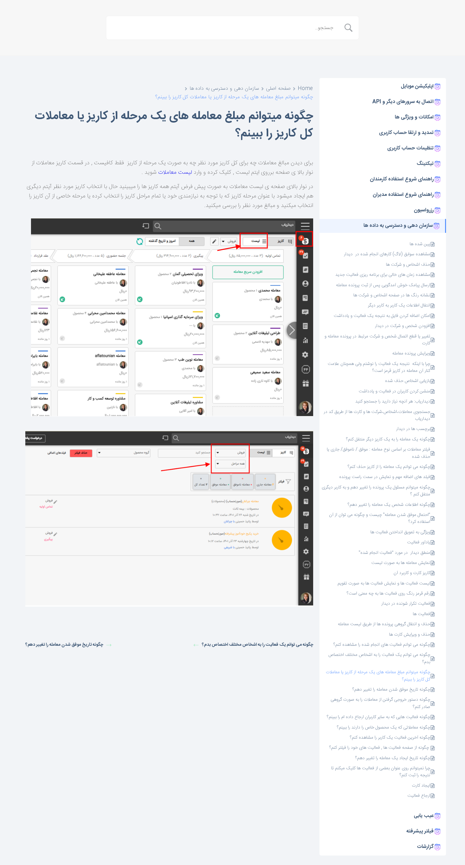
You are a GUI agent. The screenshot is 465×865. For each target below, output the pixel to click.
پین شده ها (420, 244)
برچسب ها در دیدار (413, 429)
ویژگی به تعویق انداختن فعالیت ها (400, 532)
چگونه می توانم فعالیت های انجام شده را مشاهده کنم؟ (381, 644)
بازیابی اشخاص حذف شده (407, 381)
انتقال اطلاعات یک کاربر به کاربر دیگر (399, 305)
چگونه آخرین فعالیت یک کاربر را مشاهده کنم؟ (390, 737)
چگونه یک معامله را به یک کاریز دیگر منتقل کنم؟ (388, 439)
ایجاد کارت (421, 785)
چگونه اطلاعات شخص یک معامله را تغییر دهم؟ (389, 504)
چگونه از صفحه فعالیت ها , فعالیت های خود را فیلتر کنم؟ (379, 747)
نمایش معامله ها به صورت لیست (400, 563)
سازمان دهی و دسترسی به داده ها (224, 88)
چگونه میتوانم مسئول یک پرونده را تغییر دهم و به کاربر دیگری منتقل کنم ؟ (376, 491)
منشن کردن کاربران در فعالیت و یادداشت (394, 391)
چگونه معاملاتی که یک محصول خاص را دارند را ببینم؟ (383, 727)
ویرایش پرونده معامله (411, 353)
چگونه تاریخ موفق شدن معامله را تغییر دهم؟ (391, 689)
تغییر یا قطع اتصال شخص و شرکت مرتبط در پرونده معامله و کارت (377, 340)
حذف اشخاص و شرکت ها (408, 264)
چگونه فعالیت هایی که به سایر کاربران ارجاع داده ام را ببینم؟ (378, 717)
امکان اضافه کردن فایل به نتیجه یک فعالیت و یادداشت (382, 315)
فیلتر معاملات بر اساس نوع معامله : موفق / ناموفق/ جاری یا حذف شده (378, 453)
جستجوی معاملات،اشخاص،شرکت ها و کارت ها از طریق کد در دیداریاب (377, 415)
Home (305, 88)
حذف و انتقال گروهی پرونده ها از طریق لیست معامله (384, 624)
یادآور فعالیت (418, 542)
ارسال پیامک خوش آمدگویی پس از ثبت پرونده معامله (383, 285)
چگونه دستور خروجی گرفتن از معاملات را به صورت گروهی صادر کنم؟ (380, 703)
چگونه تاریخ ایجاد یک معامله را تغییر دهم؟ (392, 758)
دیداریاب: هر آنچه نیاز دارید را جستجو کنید (392, 401)
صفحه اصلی (278, 88)
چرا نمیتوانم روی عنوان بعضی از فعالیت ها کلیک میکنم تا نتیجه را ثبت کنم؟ (380, 772)
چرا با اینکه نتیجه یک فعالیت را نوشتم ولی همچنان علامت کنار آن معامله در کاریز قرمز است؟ (379, 367)
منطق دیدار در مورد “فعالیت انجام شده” (394, 552)
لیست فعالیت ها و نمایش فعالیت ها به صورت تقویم (384, 583)
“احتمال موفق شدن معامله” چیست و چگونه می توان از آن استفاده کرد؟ (379, 518)
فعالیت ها (421, 614)
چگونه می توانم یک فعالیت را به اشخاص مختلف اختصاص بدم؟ (379, 658)
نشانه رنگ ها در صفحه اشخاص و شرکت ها (391, 295)
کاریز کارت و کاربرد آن (412, 573)
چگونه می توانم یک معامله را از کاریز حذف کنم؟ (389, 466)
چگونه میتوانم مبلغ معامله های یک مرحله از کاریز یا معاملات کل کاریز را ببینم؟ (378, 676)
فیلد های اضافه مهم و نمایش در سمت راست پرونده (384, 477)
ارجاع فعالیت (418, 795)
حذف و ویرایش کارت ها (409, 634)
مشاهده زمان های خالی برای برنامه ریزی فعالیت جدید (382, 274)
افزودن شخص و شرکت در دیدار (402, 326)
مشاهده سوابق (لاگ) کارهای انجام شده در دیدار (387, 254)
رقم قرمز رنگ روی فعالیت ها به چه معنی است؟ (388, 593)
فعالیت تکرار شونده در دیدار (405, 603)
